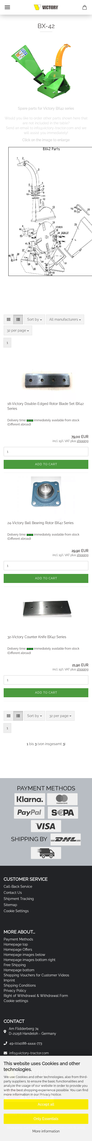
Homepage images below (24, 955)
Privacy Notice (50, 1094)
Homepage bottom (19, 970)
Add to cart (46, 464)
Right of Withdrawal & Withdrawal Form (36, 996)
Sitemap (10, 905)
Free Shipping (15, 965)
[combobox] (34, 319)
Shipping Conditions (20, 985)
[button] (8, 319)
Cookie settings (16, 1001)
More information (46, 1131)
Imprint (9, 980)
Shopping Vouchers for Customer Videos (36, 975)
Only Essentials (46, 1119)
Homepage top (16, 944)
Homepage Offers (18, 949)
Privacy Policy (15, 991)
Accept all (46, 1104)
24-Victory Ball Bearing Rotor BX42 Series (40, 523)
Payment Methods (18, 939)
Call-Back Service (18, 886)
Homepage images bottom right (29, 960)
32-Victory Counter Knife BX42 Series (36, 637)
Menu (7, 7)
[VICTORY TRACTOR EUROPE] (46, 7)
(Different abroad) (19, 424)
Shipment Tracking (19, 899)
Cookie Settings (16, 911)
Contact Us (13, 893)
